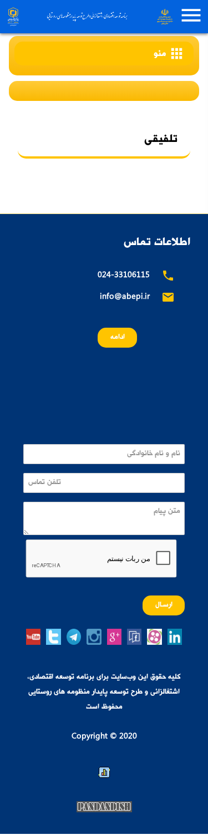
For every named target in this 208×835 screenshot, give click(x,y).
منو (169, 54)
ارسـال (164, 606)
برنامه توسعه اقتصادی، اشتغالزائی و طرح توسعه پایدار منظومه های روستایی (89, 16)
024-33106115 (124, 277)
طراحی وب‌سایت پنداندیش (104, 807)
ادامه (117, 338)
